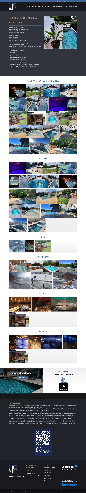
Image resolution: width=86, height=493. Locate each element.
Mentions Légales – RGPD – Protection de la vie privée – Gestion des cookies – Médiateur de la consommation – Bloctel (46, 491)
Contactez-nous (21, 377)
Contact (75, 7)
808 (18, 491)
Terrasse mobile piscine (44, 7)
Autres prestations (57, 7)
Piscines (34, 7)
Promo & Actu (68, 7)
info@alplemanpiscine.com (36, 475)
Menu (10, 395)
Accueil (29, 7)
